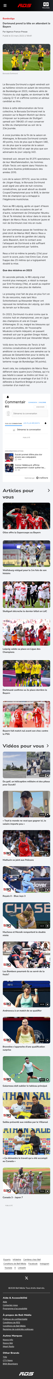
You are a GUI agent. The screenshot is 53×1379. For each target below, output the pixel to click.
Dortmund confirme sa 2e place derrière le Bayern (25, 691)
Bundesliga (9, 18)
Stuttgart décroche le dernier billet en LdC (25, 611)
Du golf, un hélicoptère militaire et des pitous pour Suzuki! (26, 783)
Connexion (32, 402)
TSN (5, 1357)
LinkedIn (22, 1267)
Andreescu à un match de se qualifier (22, 1010)
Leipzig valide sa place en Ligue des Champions (21, 650)
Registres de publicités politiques (18, 1329)
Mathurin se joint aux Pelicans (18, 860)
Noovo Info (8, 1339)
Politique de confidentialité (15, 1319)
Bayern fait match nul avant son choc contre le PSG (25, 732)
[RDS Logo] (25, 5)
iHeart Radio (8, 1346)
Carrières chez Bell (32, 1259)
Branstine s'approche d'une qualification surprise (24, 1048)
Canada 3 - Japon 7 (13, 1197)
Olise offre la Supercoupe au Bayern (22, 532)
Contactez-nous (10, 1305)
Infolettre (17, 1259)
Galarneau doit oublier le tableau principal (25, 1085)
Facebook (33, 1263)
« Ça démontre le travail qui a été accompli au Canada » (25, 1160)
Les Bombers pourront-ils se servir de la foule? (24, 973)
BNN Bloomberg (10, 1364)
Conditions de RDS (11, 1322)
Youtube (8, 1267)
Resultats (46, 8)
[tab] (13, 423)
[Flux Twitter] (26, 1278)
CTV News (8, 1360)
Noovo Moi (8, 1343)
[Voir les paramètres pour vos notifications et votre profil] (8, 397)
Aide (5, 1302)
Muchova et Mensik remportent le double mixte (24, 934)
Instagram (44, 1263)
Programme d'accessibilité (15, 1308)
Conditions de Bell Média (14, 1263)
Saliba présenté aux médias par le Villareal (25, 1122)
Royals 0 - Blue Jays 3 (14, 896)
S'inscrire (42, 402)
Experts (6, 1259)
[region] (26, 440)
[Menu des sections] (5, 5)
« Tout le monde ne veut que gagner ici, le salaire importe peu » (24, 822)
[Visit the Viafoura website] (42, 478)
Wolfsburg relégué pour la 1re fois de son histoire (24, 572)
